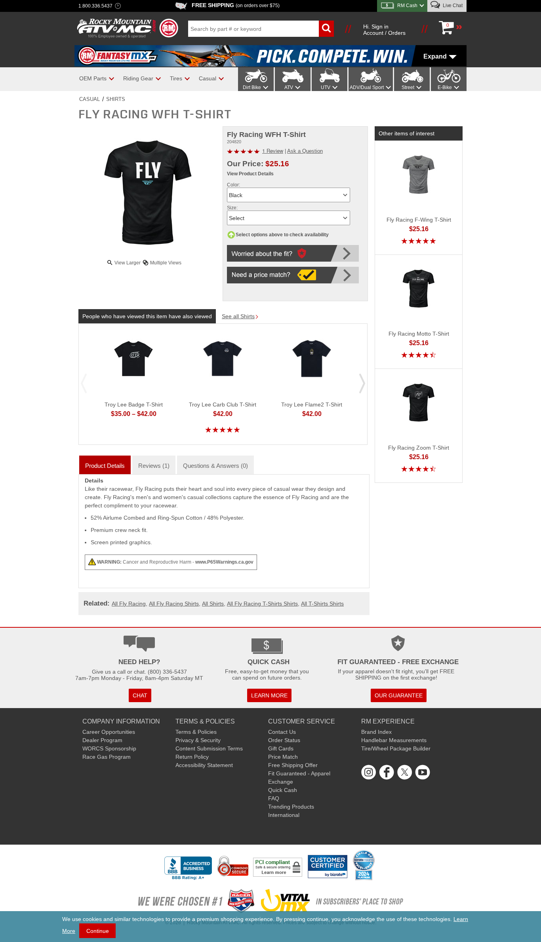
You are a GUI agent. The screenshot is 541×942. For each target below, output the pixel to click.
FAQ (273, 798)
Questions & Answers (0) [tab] (215, 465)
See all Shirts (238, 316)
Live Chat (452, 5)
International (283, 815)
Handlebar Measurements (394, 740)
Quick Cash (282, 790)
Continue (97, 931)
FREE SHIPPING (236, 5)
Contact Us (282, 732)
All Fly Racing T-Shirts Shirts (262, 603)
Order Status (284, 740)
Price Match (283, 757)
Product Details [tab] (105, 465)
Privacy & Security (198, 740)
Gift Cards (280, 748)
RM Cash (407, 5)
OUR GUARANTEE (399, 695)
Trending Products (291, 806)
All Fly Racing (129, 603)
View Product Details (250, 174)
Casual (89, 99)
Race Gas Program (106, 757)
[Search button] (326, 29)
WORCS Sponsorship (109, 748)
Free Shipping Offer (293, 765)
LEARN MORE (269, 695)
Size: (232, 208)
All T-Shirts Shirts (322, 603)
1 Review (272, 150)
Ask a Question (305, 151)
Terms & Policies (196, 732)
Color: (233, 185)
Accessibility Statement (204, 765)
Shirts (115, 99)
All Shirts (213, 603)
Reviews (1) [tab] (154, 465)
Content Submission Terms (209, 748)
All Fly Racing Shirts (174, 603)
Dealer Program (102, 740)
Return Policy (192, 757)
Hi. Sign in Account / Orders (384, 29)
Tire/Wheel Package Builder (396, 748)
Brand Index (376, 732)
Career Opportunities (108, 732)
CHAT (140, 695)
